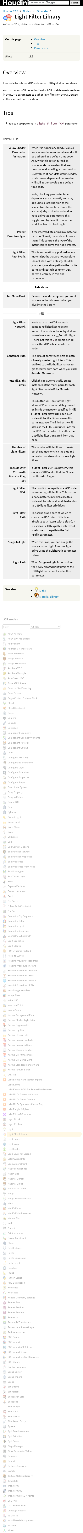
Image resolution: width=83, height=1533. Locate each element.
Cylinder (12, 812)
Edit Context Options (18, 846)
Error (10, 881)
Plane (11, 1243)
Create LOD (13, 802)
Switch (11, 1470)
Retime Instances (16, 1332)
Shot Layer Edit (16, 1396)
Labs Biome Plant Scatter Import (25, 1079)
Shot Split (13, 1411)
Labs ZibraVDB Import (19, 1114)
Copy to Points (15, 797)
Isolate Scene (14, 1010)
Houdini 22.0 (11, 11)
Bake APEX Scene (17, 683)
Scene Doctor (15, 1371)
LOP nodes (42, 11)
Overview (39, 39)
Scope (11, 1381)
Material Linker (15, 1183)
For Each (12, 911)
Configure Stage (16, 782)
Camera (12, 717)
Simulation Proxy (17, 1421)
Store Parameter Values (20, 1451)
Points (11, 1253)
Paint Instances (15, 1233)
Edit (10, 841)
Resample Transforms (19, 1322)
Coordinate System (17, 787)
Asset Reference (16, 653)
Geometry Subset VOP (19, 935)
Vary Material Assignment (21, 1520)
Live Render (14, 1149)
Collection (13, 727)
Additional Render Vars (20, 648)
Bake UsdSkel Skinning (19, 688)
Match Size (13, 1173)
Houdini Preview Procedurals (23, 960)
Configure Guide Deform (20, 762)
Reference (13, 1287)
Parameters (41, 48)
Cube (10, 807)
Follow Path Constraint (19, 906)
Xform (11, 1530)
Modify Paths (14, 1208)
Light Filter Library (17, 1134)
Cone (10, 752)
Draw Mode (13, 827)
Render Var (13, 1317)
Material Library (48, 596)
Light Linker (14, 1139)
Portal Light (14, 1263)
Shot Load (13, 1401)
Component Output (18, 747)
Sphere (11, 1426)
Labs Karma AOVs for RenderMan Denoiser (30, 1089)
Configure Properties (18, 777)
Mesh (10, 1203)
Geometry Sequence (18, 931)
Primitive (12, 1268)
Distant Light (14, 817)
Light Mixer (13, 1144)
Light (42, 590)
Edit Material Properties (20, 856)
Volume (12, 1525)
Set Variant (13, 1391)
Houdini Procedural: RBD (21, 985)
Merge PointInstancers (19, 1198)
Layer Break (14, 1119)
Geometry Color (16, 921)
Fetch (10, 896)
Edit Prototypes (16, 871)
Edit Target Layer (16, 876)
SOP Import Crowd (17, 1352)
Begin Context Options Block (22, 698)
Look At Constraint (17, 1163)
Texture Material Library (20, 1475)
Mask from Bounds (17, 1168)
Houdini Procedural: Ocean (22, 980)
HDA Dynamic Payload (19, 950)
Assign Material (15, 658)
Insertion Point (15, 1005)
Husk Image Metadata (19, 990)
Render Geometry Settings (21, 1297)
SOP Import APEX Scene (20, 1347)
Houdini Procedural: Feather (22, 970)
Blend (11, 703)
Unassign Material (17, 1510)
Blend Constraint (16, 708)
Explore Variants (16, 886)
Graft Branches (16, 940)
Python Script (15, 1277)
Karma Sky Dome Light (20, 1059)
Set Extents (13, 1386)
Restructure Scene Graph (21, 1327)
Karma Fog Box (16, 1030)
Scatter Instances (16, 1367)
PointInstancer (15, 1248)
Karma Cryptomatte (18, 1025)
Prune (11, 1272)
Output (11, 1228)
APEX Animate (15, 633)
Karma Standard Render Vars (23, 1064)
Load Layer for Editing (19, 1153)
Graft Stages (14, 945)
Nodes (27, 11)
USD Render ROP (16, 1505)
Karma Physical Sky (18, 1035)
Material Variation (17, 1188)
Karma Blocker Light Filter (21, 1020)
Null (10, 1223)
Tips (36, 43)
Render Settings (16, 1312)
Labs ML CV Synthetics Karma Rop (25, 1104)
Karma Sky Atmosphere (20, 1054)
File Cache (13, 901)
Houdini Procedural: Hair (21, 975)
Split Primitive (15, 1436)
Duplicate (13, 836)
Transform (13, 1485)
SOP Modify (14, 1362)
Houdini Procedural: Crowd (22, 965)
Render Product (16, 1307)
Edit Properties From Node (21, 866)
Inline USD (13, 1000)
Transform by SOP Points (21, 1495)
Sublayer (12, 1456)
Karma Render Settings (20, 1045)
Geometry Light (16, 926)
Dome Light (14, 822)
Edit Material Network (19, 851)
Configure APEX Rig (18, 757)
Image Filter (14, 995)
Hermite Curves (16, 955)
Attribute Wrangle (17, 673)
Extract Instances (16, 891)
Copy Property (15, 792)
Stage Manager (16, 1446)
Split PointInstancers (18, 1431)
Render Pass (14, 1302)
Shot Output (14, 1406)
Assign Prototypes (17, 663)
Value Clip (13, 1515)
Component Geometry (19, 733)
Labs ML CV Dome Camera (21, 1099)
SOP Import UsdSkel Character (24, 1357)
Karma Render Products (20, 1040)
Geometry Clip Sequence (20, 916)
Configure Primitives (18, 772)
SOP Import (14, 1342)
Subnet (11, 1461)
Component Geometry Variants (24, 737)
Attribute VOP (15, 668)
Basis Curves (14, 693)
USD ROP (12, 1500)
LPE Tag (12, 1074)
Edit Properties (15, 861)
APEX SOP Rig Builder (19, 638)
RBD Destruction (16, 1282)
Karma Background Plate (21, 1015)
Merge (11, 1193)
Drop (10, 832)
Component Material (18, 742)
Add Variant (14, 643)
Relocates (13, 1292)
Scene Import (15, 1376)
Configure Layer (16, 767)
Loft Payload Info (16, 1158)
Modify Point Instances (19, 1213)
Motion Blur (14, 1218)
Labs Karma (14, 1084)
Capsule (12, 722)
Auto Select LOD (16, 678)
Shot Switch (14, 1416)
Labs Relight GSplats (18, 1109)
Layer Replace (15, 1124)
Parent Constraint (17, 1238)
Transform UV (15, 1490)
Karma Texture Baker (19, 1069)
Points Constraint (16, 1258)
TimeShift (13, 1481)
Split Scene (13, 1441)
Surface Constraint (17, 1466)
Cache (11, 713)
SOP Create (13, 1337)
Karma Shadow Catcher (20, 1050)
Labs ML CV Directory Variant (23, 1094)
